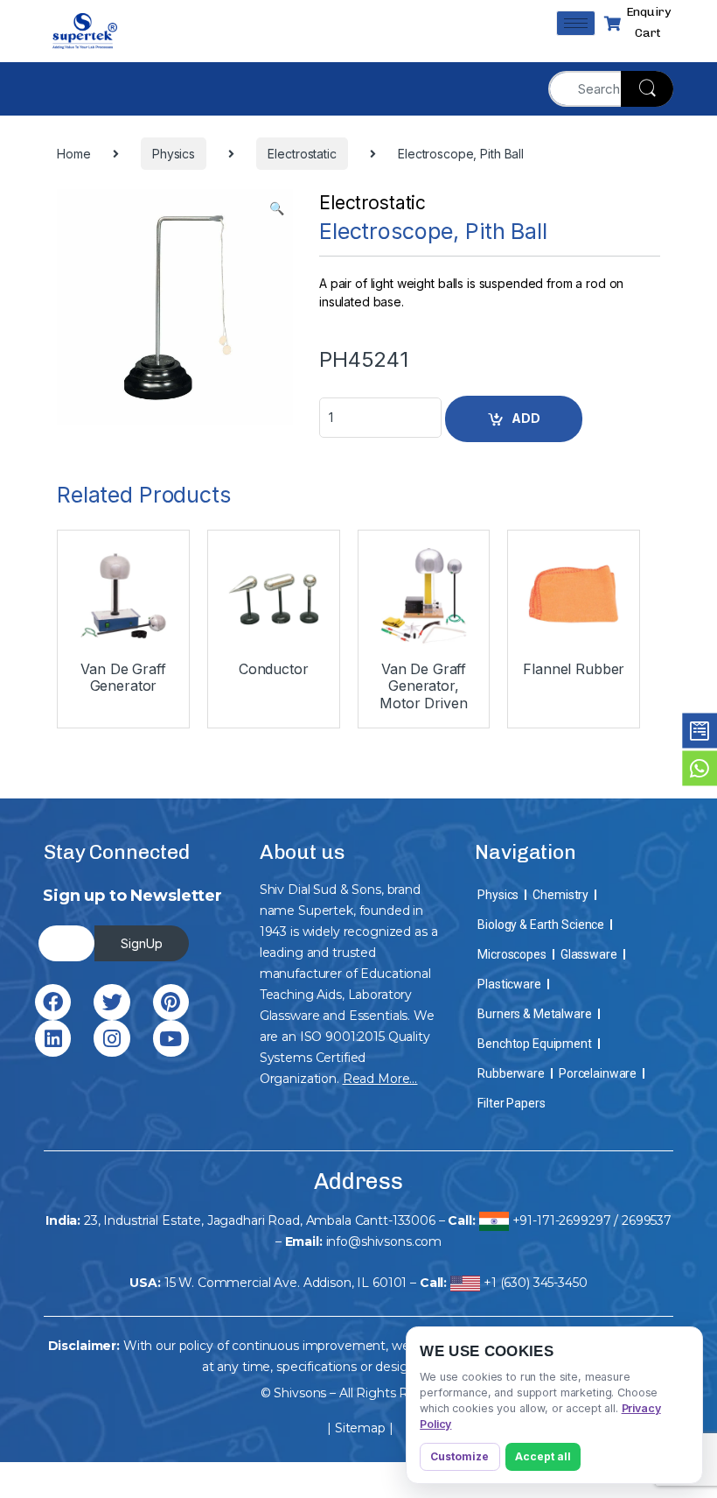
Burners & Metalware (534, 1014)
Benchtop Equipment (534, 1044)
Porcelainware (598, 1073)
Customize (459, 1456)
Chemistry (560, 895)
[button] (276, 208)
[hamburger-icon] (575, 23)
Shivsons (300, 1393)
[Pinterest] (171, 1002)
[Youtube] (171, 1038)
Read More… (380, 1079)
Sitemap (360, 1428)
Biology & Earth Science (540, 925)
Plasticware (508, 984)
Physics (498, 895)
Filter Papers (511, 1103)
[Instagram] (111, 1038)
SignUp (142, 943)
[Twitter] (111, 1002)
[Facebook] (53, 1002)
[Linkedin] (53, 1038)
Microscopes (511, 954)
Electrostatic (372, 203)
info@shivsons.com (384, 1241)
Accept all (543, 1456)
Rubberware (511, 1073)
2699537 (647, 1220)
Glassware (588, 954)
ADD (526, 418)
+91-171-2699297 (561, 1220)
